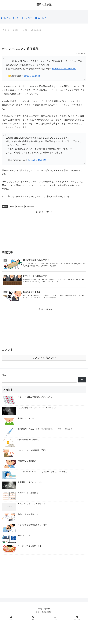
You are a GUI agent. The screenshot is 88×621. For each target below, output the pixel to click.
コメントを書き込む (44, 357)
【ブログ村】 (27, 18)
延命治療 (20, 206)
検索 (4, 375)
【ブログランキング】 (10, 18)
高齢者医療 (30, 206)
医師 (12, 206)
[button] (81, 418)
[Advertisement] (44, 38)
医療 (5, 206)
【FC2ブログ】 (41, 18)
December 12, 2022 (37, 160)
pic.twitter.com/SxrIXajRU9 (64, 68)
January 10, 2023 (32, 76)
